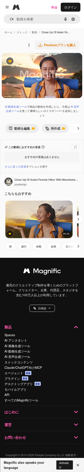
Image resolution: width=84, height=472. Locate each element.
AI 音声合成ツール (17, 356)
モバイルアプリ (15, 389)
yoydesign (20, 184)
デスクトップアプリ (22, 384)
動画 (34, 32)
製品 (8, 326)
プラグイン (15, 378)
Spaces (9, 335)
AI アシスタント (15, 340)
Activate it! (64, 465)
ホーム (8, 32)
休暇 (38, 246)
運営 (8, 424)
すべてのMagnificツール (21, 400)
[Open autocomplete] (10, 19)
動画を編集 (19, 129)
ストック (22, 32)
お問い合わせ (15, 437)
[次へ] (78, 128)
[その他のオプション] (28, 44)
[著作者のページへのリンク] (8, 182)
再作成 (52, 129)
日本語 (42, 308)
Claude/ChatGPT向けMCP (23, 367)
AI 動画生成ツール (16, 106)
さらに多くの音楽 (15, 166)
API (6, 394)
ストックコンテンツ (18, 362)
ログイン (70, 7)
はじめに (11, 411)
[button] (42, 308)
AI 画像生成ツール (17, 346)
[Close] (77, 465)
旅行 (24, 246)
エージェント (17, 373)
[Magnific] (42, 272)
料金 (54, 7)
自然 (53, 246)
